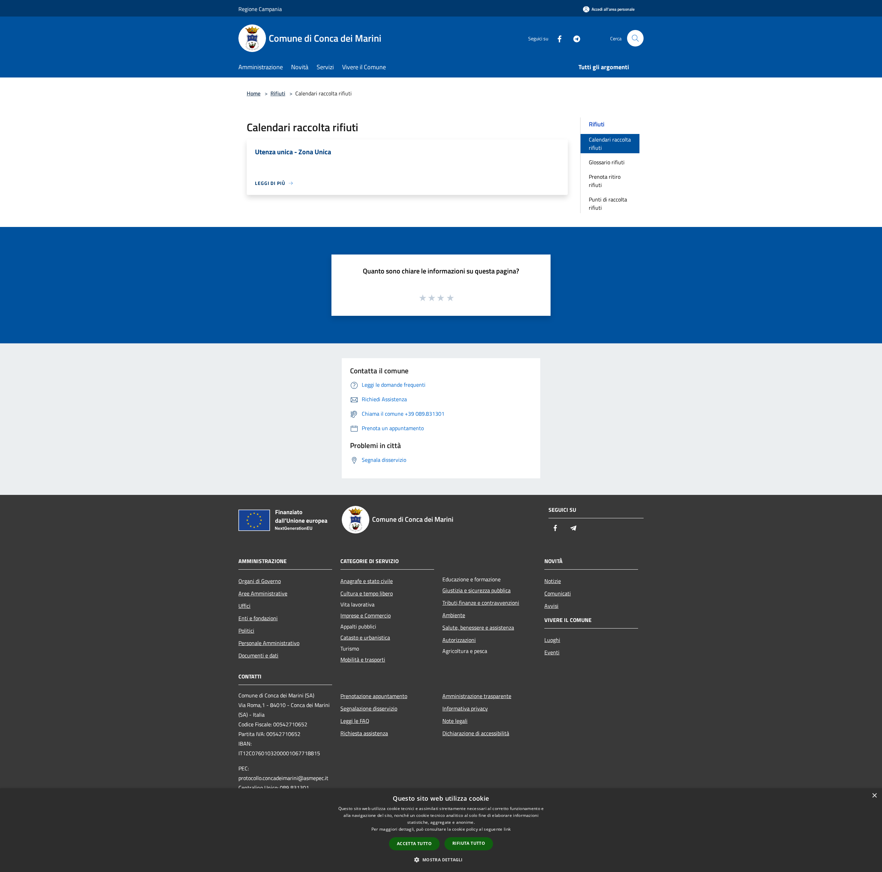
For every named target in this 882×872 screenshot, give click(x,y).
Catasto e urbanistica (365, 637)
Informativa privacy (465, 708)
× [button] (874, 795)
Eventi (552, 652)
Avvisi (551, 606)
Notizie (552, 581)
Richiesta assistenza (364, 733)
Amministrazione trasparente (476, 696)
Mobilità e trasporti (362, 659)
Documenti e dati (258, 655)
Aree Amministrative (262, 593)
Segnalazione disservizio (368, 708)
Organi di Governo (259, 581)
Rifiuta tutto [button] (468, 843)
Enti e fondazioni (258, 618)
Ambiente (453, 615)
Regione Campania (260, 9)
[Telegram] (574, 38)
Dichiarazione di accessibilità (475, 733)
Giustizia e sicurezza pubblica (476, 590)
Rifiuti (277, 93)
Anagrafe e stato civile (366, 581)
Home (253, 93)
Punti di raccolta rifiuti (608, 203)
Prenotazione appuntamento (373, 696)
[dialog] (441, 830)
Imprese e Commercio (365, 615)
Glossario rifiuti (607, 162)
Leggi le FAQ (354, 721)
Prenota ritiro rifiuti (605, 181)
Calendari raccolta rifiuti (610, 143)
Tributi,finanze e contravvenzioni (480, 603)
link (507, 829)
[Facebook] (557, 38)
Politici (246, 630)
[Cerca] (635, 38)
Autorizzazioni (459, 640)
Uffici (244, 606)
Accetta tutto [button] (414, 844)
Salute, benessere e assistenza (478, 627)
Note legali (455, 721)
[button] (440, 859)
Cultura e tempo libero (366, 593)
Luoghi (552, 640)
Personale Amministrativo (268, 643)
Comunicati (557, 593)
